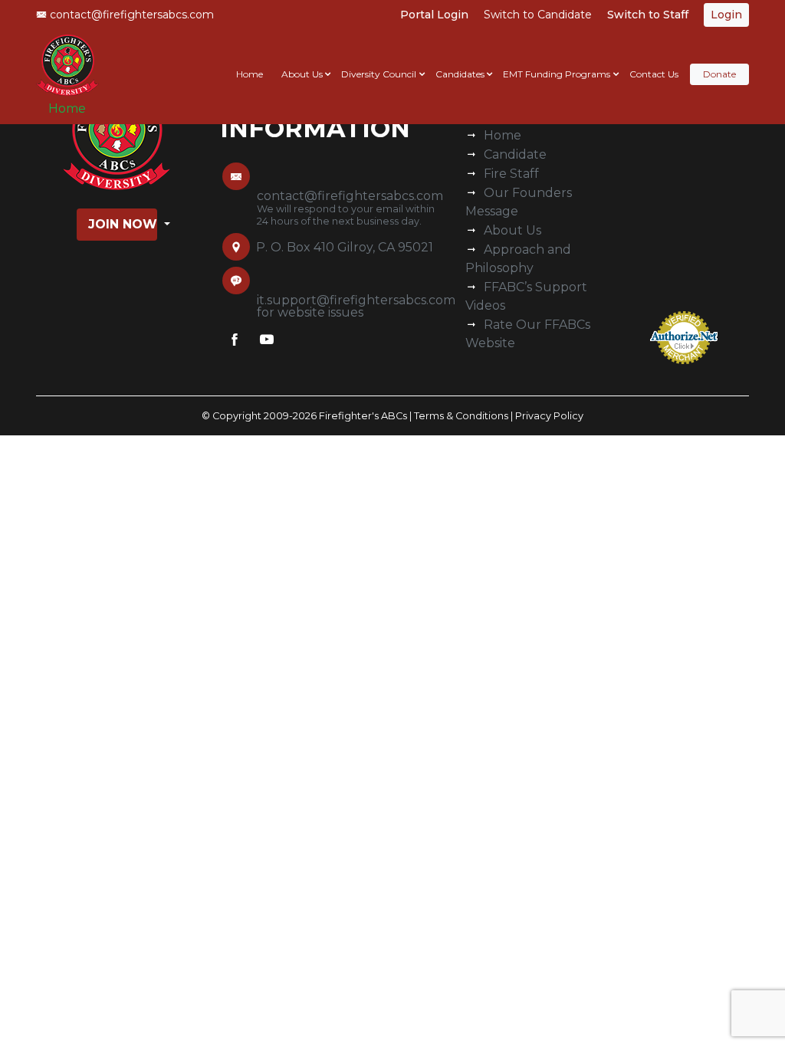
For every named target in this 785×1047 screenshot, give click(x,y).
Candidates (459, 74)
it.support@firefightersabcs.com (356, 300)
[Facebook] (234, 342)
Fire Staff (511, 173)
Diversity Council (378, 74)
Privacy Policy (549, 416)
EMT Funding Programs (556, 74)
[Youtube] (266, 342)
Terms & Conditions (461, 416)
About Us (302, 74)
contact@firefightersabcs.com (130, 14)
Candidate (515, 154)
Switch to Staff (647, 14)
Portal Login (434, 14)
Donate (719, 74)
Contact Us (653, 74)
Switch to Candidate (538, 14)
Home (67, 108)
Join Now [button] (122, 224)
